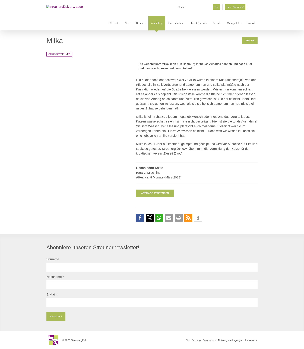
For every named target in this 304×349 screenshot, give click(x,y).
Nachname (55, 277)
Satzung (196, 340)
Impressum (251, 340)
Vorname (52, 259)
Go (216, 7)
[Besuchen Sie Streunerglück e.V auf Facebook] (253, 8)
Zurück (250, 40)
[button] (140, 218)
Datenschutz (209, 340)
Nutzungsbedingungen (230, 340)
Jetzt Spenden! (235, 7)
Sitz (188, 340)
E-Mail (52, 294)
